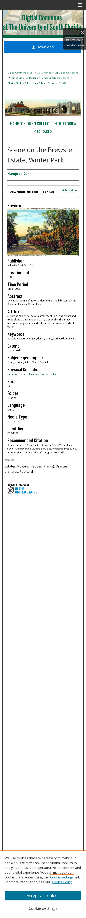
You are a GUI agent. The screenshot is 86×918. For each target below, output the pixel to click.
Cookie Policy (62, 882)
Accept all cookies (43, 895)
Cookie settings (62, 877)
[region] (43, 884)
